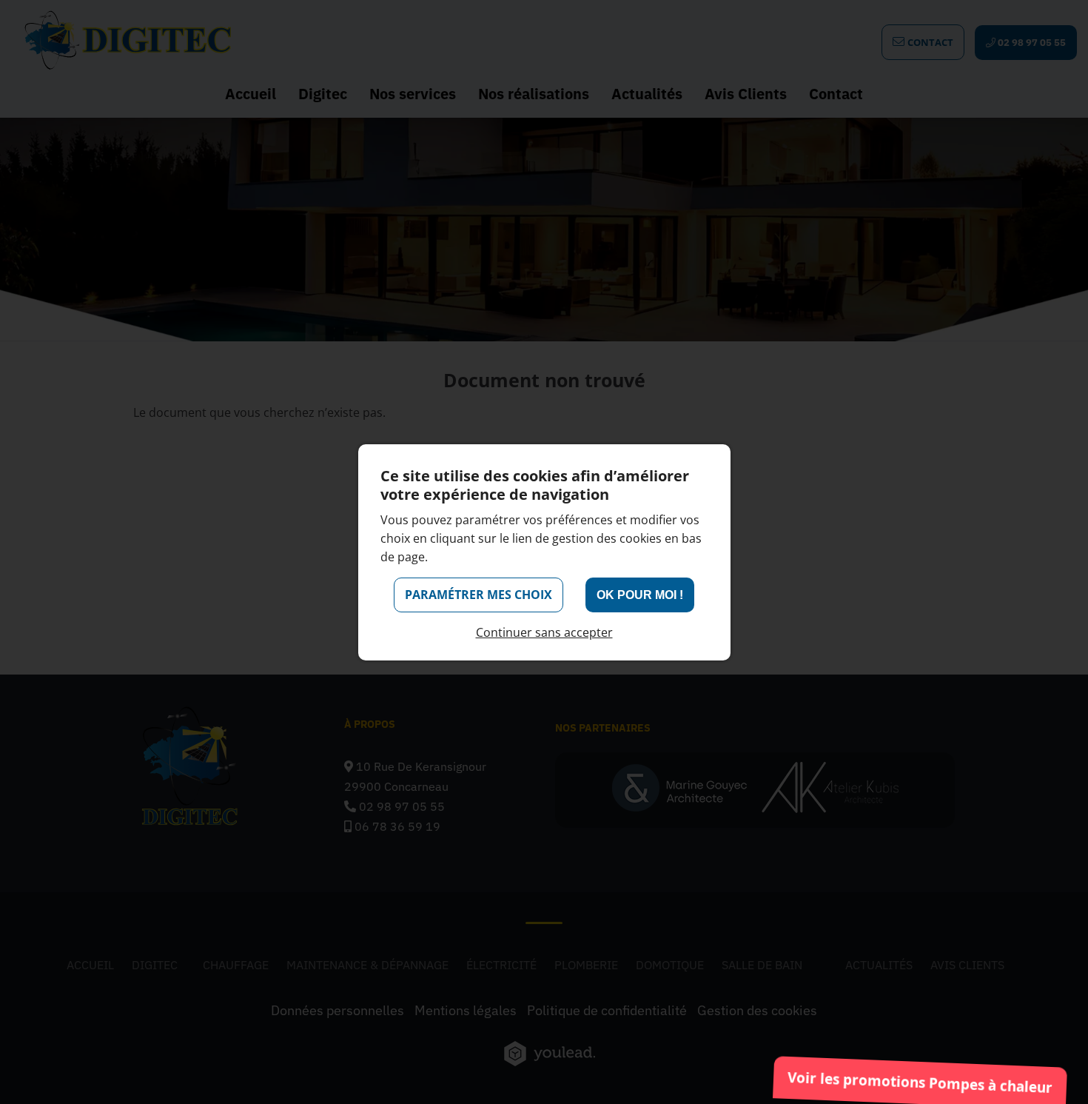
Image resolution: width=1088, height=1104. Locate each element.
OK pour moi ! (640, 595)
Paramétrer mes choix (478, 594)
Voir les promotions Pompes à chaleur (920, 1083)
